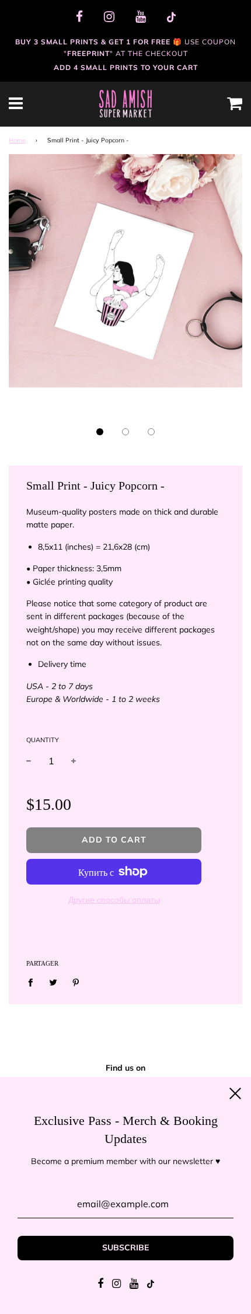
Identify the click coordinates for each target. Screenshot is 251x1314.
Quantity (42, 740)
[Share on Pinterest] (76, 982)
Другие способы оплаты (114, 899)
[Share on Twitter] (53, 982)
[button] (100, 432)
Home (17, 140)
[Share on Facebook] (33, 982)
